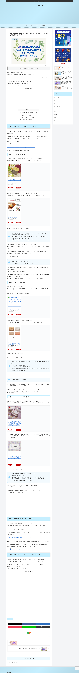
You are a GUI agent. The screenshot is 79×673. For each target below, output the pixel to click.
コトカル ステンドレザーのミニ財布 (27, 117)
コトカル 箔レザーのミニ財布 (25, 115)
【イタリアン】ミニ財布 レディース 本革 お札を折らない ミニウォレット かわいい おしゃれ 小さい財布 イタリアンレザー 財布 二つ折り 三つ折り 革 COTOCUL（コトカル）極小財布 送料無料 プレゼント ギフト (14, 181)
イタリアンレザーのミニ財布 (25, 113)
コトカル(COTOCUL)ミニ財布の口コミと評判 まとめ (29, 120)
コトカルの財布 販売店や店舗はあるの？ (26, 119)
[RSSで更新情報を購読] (30, 633)
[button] (43, 627)
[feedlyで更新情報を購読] (28, 633)
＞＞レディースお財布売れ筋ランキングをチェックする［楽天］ (21, 147)
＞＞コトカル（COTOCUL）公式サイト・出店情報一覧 (19, 537)
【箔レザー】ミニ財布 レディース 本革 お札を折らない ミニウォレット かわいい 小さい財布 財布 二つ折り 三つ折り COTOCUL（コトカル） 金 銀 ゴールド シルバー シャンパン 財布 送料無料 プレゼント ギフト (14, 308)
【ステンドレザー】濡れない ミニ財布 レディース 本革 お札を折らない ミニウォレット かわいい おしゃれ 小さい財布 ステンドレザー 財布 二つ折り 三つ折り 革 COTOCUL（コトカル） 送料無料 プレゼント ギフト (14, 423)
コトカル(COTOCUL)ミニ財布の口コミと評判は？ (28, 112)
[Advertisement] (39, 16)
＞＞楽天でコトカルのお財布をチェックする (17, 549)
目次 (27, 109)
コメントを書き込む (28, 658)
